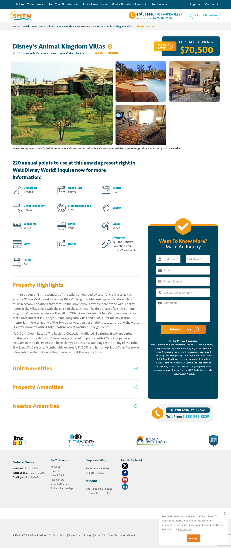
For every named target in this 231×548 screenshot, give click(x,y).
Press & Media (58, 475)
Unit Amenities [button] (32, 368)
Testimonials (57, 479)
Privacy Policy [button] (184, 529)
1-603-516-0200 (162, 18)
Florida (68, 26)
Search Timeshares (32, 26)
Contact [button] (211, 4)
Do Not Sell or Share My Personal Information (115, 535)
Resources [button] (158, 4)
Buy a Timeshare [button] (94, 4)
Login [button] (194, 4)
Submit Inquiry (180, 329)
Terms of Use (74, 535)
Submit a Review (59, 484)
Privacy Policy (180, 373)
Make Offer (162, 46)
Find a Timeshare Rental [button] (128, 4)
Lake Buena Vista (84, 26)
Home (16, 26)
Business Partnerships (62, 488)
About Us (55, 466)
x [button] (225, 513)
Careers (55, 471)
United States (53, 26)
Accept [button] (193, 538)
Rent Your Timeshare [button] (62, 4)
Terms (192, 373)
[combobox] (160, 281)
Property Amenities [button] (38, 387)
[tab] (77, 370)
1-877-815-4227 (168, 14)
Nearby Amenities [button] (36, 406)
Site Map (87, 535)
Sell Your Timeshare (206, 15)
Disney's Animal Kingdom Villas (114, 26)
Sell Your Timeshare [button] (28, 4)
